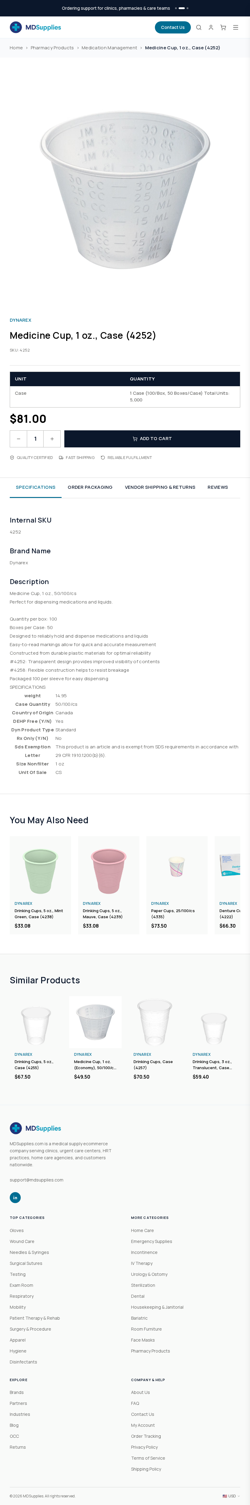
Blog (14, 1425)
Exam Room (21, 1285)
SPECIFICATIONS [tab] (35, 487)
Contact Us (173, 27)
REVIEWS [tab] (218, 487)
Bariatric (139, 1318)
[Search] (199, 27)
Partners (18, 1403)
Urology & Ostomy (149, 1274)
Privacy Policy (144, 1447)
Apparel (18, 1340)
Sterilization (143, 1285)
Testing (18, 1274)
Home (16, 47)
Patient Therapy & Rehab (35, 1318)
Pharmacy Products (52, 47)
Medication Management (109, 47)
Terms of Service (148, 1458)
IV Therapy (141, 1263)
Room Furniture (146, 1329)
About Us (140, 1392)
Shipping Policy (146, 1469)
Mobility (18, 1307)
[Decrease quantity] (18, 439)
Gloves (17, 1230)
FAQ (135, 1403)
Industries (20, 1414)
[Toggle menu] (235, 27)
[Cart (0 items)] (223, 27)
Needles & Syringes (29, 1252)
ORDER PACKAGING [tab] (90, 487)
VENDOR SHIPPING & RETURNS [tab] (160, 487)
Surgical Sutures (26, 1263)
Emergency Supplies (151, 1241)
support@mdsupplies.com (36, 1180)
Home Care (142, 1230)
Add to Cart (156, 438)
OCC (14, 1436)
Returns (18, 1447)
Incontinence (144, 1252)
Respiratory (22, 1296)
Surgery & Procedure (30, 1329)
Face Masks (143, 1340)
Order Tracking (146, 1436)
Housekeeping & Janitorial (157, 1307)
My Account (143, 1425)
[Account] (211, 27)
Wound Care (22, 1241)
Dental (138, 1296)
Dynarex (20, 320)
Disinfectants (23, 1362)
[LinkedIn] (15, 1197)
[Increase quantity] (52, 439)
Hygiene (18, 1351)
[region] (125, 885)
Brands (17, 1392)
